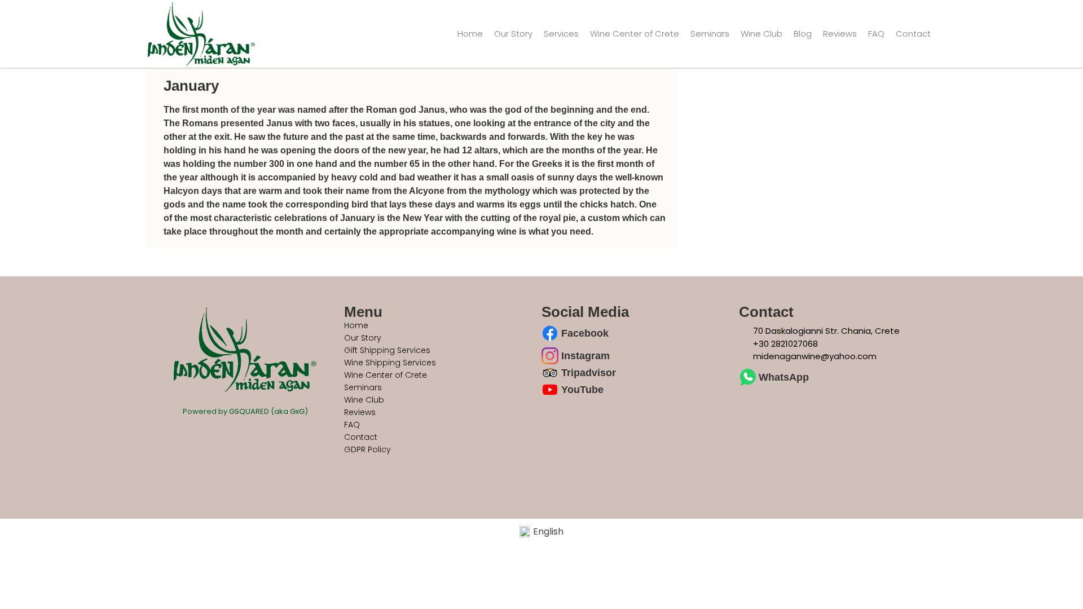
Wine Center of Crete (634, 33)
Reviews (840, 33)
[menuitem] (541, 532)
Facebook (585, 333)
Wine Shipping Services (390, 362)
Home (470, 33)
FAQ (876, 33)
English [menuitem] (548, 531)
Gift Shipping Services (387, 350)
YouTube (582, 389)
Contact (913, 33)
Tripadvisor (588, 372)
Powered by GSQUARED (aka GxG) (245, 411)
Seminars (709, 33)
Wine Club (761, 33)
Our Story (513, 33)
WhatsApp (784, 377)
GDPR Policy (367, 449)
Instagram (585, 355)
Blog (803, 33)
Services (561, 33)
